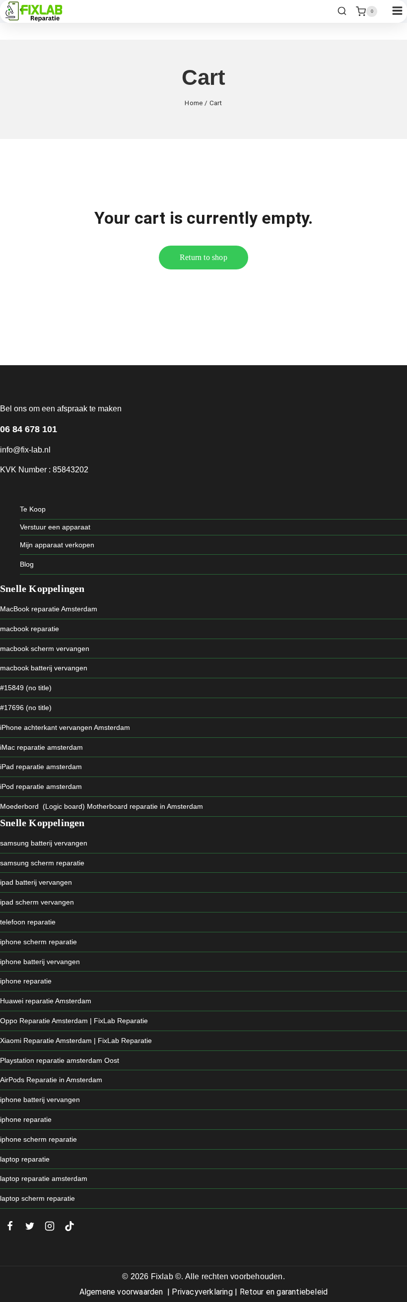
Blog (27, 564)
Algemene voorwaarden (121, 1292)
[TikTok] (69, 1226)
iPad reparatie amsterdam (41, 767)
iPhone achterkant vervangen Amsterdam (65, 727)
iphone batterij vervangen (40, 962)
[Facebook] (10, 1226)
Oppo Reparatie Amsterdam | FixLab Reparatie (74, 1021)
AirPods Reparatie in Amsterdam (51, 1080)
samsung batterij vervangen (43, 843)
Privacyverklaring (202, 1292)
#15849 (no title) (26, 688)
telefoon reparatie (28, 922)
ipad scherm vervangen (37, 902)
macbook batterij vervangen (43, 668)
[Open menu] (397, 11)
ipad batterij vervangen (36, 882)
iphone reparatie (26, 981)
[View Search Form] (342, 11)
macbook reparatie (29, 629)
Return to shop (203, 257)
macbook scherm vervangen (44, 648)
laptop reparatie (25, 1159)
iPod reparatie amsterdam (41, 786)
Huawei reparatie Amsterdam (45, 1001)
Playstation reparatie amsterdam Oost (59, 1060)
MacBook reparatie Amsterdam (48, 609)
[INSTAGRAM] (50, 1226)
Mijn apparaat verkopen (57, 545)
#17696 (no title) (26, 708)
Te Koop (33, 509)
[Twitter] (30, 1226)
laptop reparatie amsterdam (43, 1178)
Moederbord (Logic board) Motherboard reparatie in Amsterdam (101, 806)
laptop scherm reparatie (37, 1198)
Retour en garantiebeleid (284, 1292)
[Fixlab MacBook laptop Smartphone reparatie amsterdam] (34, 11)
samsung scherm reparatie (42, 863)
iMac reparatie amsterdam (41, 747)
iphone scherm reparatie (38, 942)
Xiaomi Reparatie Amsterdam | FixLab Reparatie (76, 1040)
